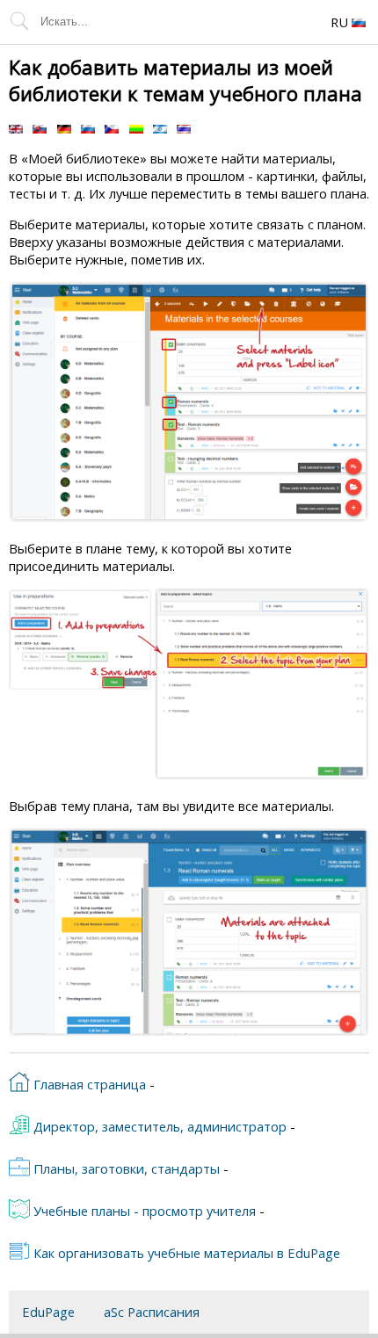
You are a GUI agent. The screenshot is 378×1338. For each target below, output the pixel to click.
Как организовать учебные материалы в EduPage (185, 1253)
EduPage (48, 1311)
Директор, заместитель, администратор (158, 1126)
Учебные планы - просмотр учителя (143, 1210)
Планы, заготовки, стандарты (125, 1168)
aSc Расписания (152, 1311)
